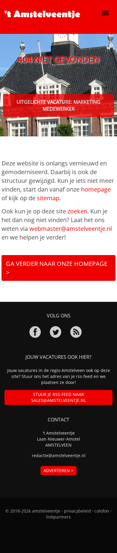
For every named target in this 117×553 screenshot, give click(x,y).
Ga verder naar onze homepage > (56, 268)
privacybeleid (77, 511)
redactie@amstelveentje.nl (59, 455)
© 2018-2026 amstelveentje (32, 511)
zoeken (77, 211)
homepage (96, 189)
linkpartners (58, 517)
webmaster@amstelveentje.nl (70, 228)
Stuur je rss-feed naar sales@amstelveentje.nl (58, 397)
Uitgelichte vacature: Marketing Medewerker (58, 105)
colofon (101, 511)
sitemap (48, 198)
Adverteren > (59, 470)
